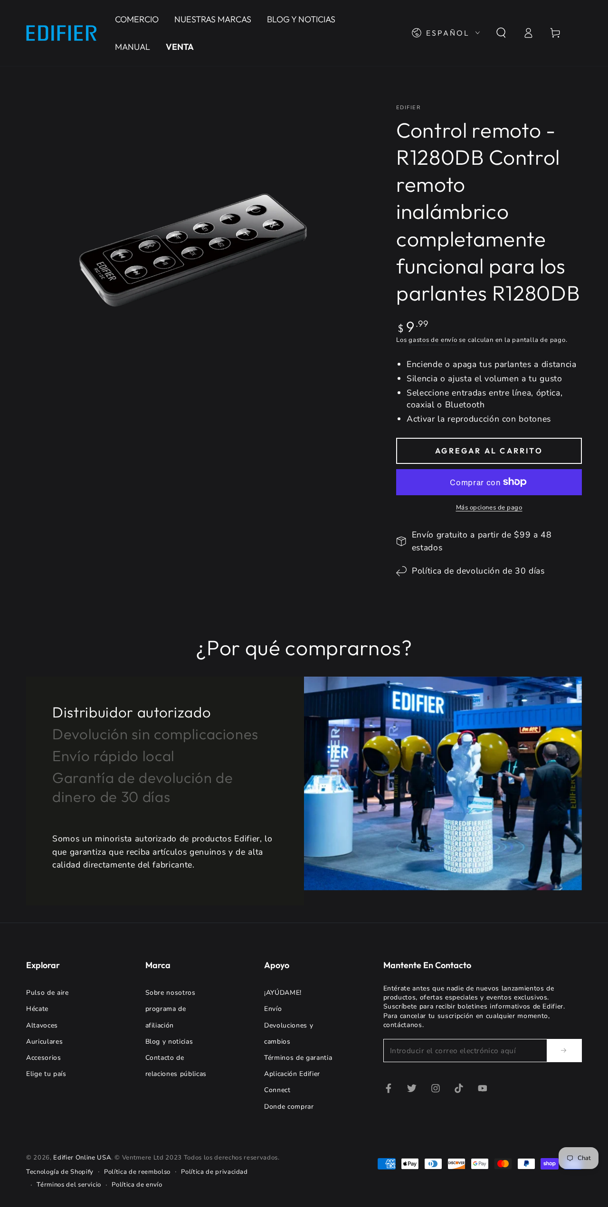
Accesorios (43, 1057)
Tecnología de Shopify (60, 1172)
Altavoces (42, 1025)
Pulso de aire (47, 992)
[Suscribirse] (564, 1050)
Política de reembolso (137, 1172)
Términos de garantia (298, 1057)
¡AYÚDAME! (283, 992)
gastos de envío (432, 340)
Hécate (37, 1008)
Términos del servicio (69, 1184)
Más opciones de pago (489, 507)
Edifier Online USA (82, 1157)
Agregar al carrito (489, 450)
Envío (273, 1008)
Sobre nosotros (170, 992)
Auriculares (44, 1041)
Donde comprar (289, 1106)
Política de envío (137, 1184)
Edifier (408, 107)
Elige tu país (46, 1073)
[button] (500, 32)
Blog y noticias (169, 1041)
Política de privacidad (214, 1172)
